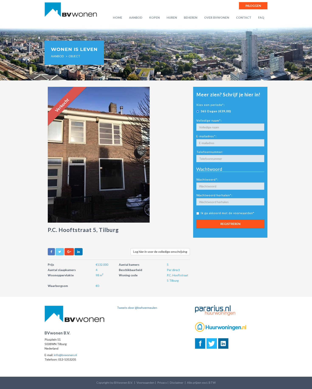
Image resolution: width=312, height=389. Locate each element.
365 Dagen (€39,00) (216, 111)
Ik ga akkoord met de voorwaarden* (227, 213)
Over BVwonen (216, 17)
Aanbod (135, 17)
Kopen (154, 17)
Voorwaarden (145, 382)
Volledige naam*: (209, 120)
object (74, 56)
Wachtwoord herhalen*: (214, 195)
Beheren (190, 17)
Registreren (230, 224)
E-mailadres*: (206, 136)
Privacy (162, 382)
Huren (172, 17)
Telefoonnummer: (209, 152)
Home (117, 17)
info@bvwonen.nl (65, 355)
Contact (243, 17)
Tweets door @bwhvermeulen (137, 307)
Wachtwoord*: (207, 179)
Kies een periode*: (210, 105)
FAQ (261, 17)
